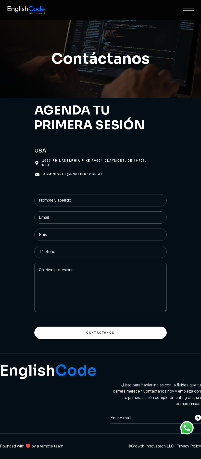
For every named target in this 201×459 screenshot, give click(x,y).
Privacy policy (188, 446)
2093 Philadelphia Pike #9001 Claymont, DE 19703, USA (94, 162)
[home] (26, 10)
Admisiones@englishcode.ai (72, 174)
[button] (188, 10)
